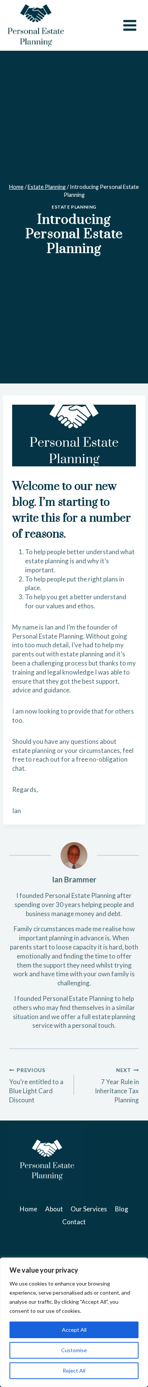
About (54, 1209)
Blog (121, 1209)
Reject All (74, 1370)
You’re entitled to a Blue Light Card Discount (36, 1085)
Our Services (89, 1209)
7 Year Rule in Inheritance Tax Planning (117, 1085)
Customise (74, 1350)
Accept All (74, 1329)
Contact (74, 1222)
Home (28, 1209)
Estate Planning (74, 207)
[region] (74, 1322)
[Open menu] (129, 25)
